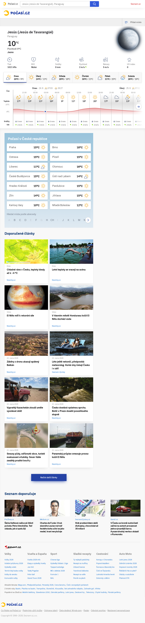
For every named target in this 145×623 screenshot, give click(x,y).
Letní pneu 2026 (125, 560)
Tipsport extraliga (57, 567)
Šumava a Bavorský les (105, 567)
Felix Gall (31, 574)
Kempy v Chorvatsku (104, 560)
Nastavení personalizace (118, 610)
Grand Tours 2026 (34, 578)
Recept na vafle (79, 574)
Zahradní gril (89, 589)
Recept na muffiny (80, 563)
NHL (52, 578)
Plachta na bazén (28, 589)
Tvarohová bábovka (81, 571)
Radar (86, 610)
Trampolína (40, 589)
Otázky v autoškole (126, 574)
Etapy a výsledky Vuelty (36, 563)
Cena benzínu (60, 585)
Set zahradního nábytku (73, 589)
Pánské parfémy (114, 592)
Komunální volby (11, 578)
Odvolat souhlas (98, 610)
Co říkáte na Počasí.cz (11, 610)
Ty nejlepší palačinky (81, 560)
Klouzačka (59, 589)
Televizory (90, 592)
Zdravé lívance (79, 567)
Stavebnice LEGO (43, 592)
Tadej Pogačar (33, 571)
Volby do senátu (11, 574)
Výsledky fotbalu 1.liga (59, 563)
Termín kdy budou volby (14, 571)
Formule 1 (54, 574)
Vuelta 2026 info (33, 560)
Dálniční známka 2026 (128, 563)
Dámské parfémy (57, 592)
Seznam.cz (136, 4)
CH (52, 220)
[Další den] (138, 106)
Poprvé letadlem (102, 563)
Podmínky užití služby (32, 610)
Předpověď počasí (34, 585)
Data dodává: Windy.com (70, 610)
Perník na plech (79, 578)
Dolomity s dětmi (103, 578)
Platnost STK (124, 578)
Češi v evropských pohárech (77, 585)
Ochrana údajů (50, 610)
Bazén (18, 589)
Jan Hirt (30, 567)
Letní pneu (69, 592)
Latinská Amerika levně (105, 574)
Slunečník (50, 589)
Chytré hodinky (101, 592)
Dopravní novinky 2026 (128, 567)
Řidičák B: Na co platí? (128, 571)
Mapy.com (22, 585)
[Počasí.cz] (17, 13)
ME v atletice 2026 (57, 571)
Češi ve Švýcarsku (103, 571)
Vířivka (97, 589)
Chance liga (55, 560)
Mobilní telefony (28, 592)
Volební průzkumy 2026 (14, 563)
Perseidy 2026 (47, 585)
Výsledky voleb (10, 567)
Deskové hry (80, 592)
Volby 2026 (9, 560)
